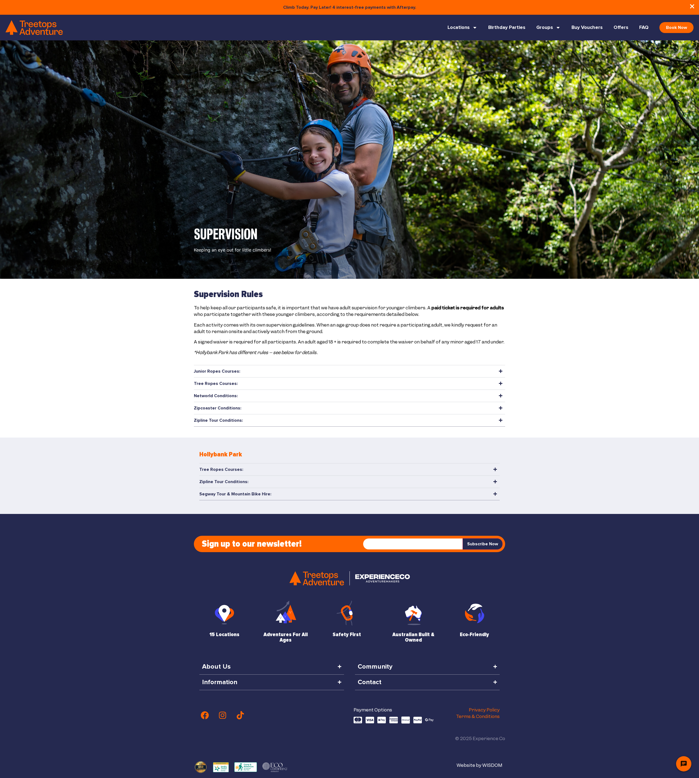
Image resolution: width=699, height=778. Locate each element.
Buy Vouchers (587, 27)
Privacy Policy (484, 710)
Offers (621, 27)
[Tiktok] (240, 715)
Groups (544, 27)
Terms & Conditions (478, 716)
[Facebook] (205, 715)
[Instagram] (222, 715)
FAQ (643, 27)
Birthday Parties (506, 27)
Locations (459, 27)
